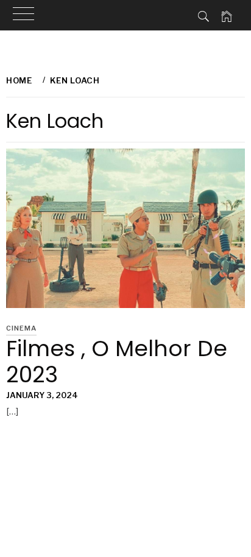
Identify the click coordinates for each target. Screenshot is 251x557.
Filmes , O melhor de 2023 (116, 361)
